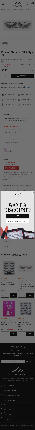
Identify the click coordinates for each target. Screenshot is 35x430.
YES (17, 216)
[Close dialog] (33, 192)
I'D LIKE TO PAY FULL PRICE (17, 221)
